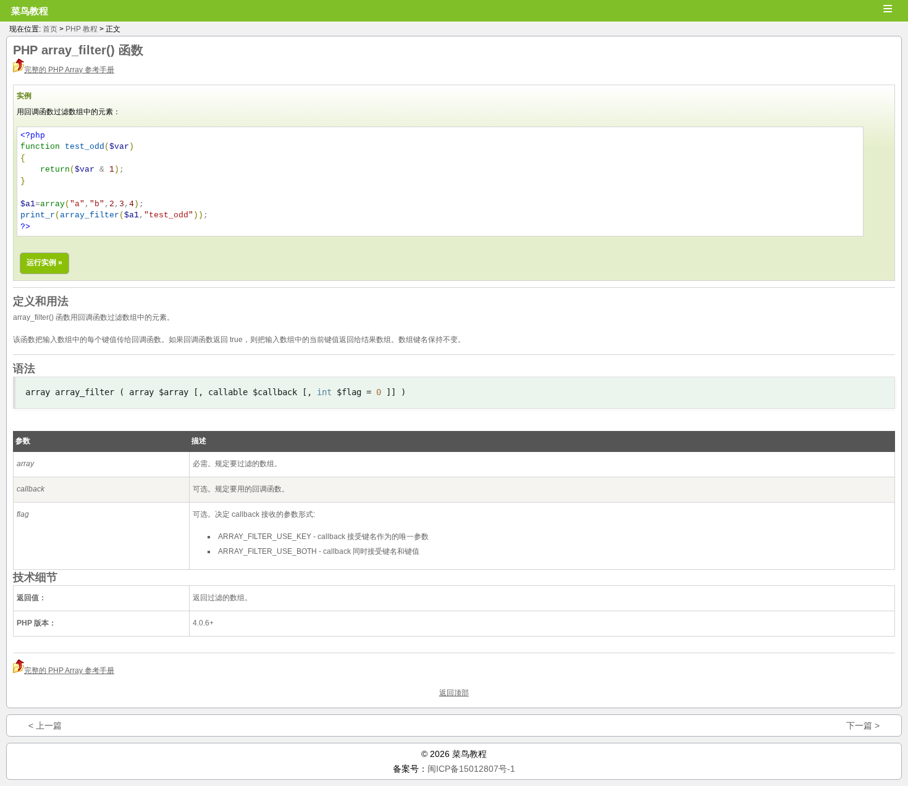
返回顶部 (454, 692)
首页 (50, 29)
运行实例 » (44, 262)
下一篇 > (863, 725)
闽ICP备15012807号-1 (471, 769)
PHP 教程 (81, 29)
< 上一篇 (45, 725)
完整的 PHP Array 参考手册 (69, 69)
